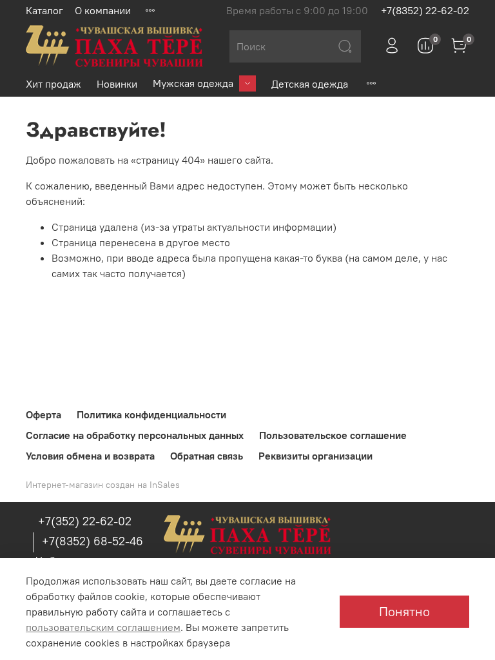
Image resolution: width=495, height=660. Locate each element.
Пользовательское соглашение (333, 435)
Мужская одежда (193, 83)
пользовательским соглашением (103, 627)
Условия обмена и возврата (90, 455)
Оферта (43, 414)
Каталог (44, 10)
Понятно (404, 611)
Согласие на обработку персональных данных (135, 435)
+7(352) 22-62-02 (84, 521)
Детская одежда (309, 83)
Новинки (117, 83)
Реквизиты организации (315, 455)
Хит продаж (53, 83)
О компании (103, 10)
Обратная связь (206, 455)
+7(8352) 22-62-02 (425, 10)
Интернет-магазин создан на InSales (103, 484)
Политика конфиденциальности (151, 414)
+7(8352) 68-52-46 (92, 541)
